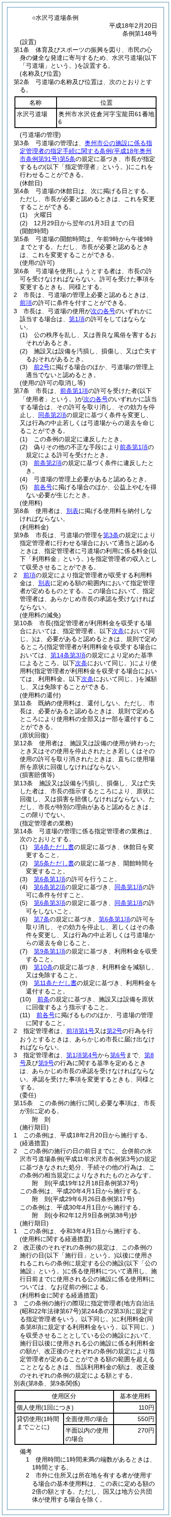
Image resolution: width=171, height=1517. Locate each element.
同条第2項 (52, 414)
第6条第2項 (49, 886)
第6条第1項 (49, 879)
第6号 (118, 1055)
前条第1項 (74, 390)
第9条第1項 (49, 951)
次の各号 (103, 311)
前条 (43, 999)
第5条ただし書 (54, 863)
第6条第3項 (49, 902)
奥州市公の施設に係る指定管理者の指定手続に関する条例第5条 (86, 150)
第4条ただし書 (54, 846)
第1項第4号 (82, 1055)
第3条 (111, 535)
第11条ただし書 (55, 982)
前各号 (43, 487)
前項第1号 (80, 1030)
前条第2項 (48, 462)
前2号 (42, 366)
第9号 (46, 1062)
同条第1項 (128, 886)
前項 (26, 302)
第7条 (42, 919)
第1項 (77, 318)
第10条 (43, 967)
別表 (72, 510)
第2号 (114, 1030)
